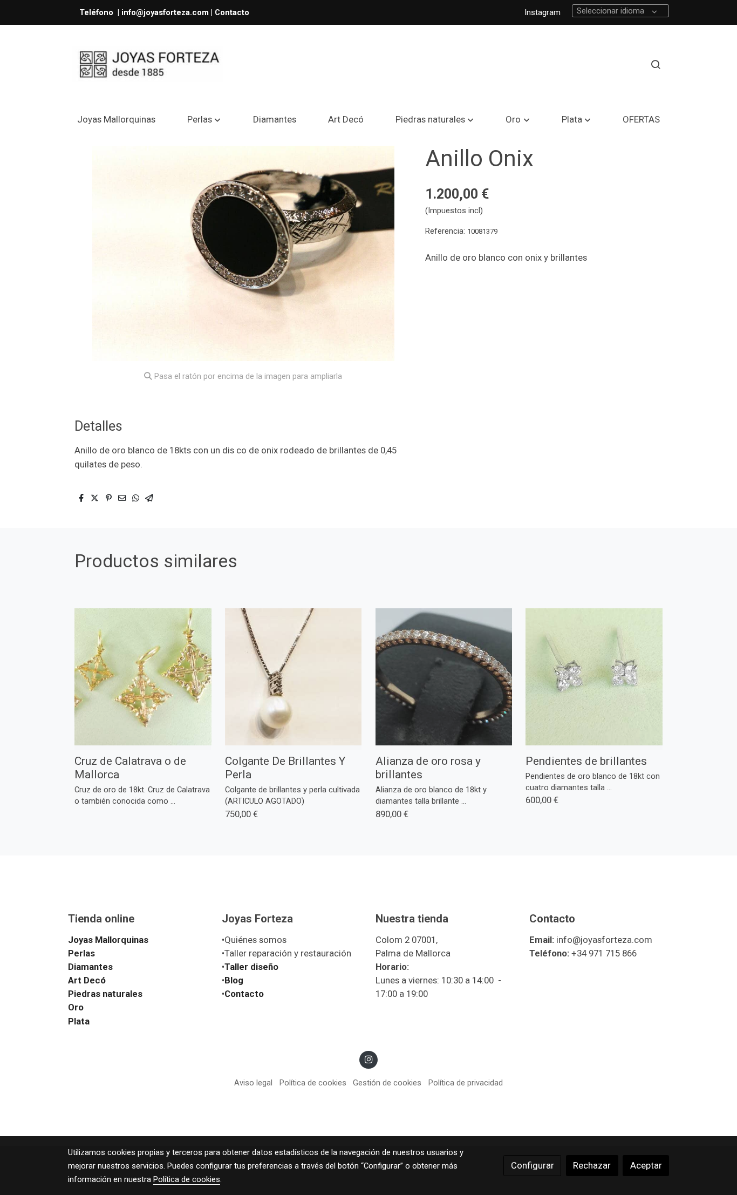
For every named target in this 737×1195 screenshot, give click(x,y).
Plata (79, 1021)
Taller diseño (251, 966)
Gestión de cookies (387, 1083)
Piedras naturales (105, 993)
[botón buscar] (655, 64)
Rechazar (592, 1165)
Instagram (542, 12)
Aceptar (646, 1165)
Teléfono (97, 12)
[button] (204, 119)
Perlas (81, 953)
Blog (233, 980)
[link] (147, 64)
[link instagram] (368, 1058)
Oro (76, 1007)
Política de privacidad (465, 1083)
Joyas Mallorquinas (108, 939)
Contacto (244, 993)
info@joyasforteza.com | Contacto (185, 12)
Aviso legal (253, 1083)
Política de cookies (312, 1083)
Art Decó (87, 980)
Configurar (532, 1165)
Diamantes (90, 966)
